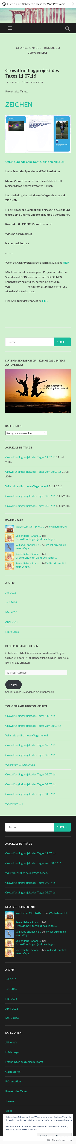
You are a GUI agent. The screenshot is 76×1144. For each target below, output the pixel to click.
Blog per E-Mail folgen (21, 646)
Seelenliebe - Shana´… (29, 535)
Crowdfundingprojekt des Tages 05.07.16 (30, 774)
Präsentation (13, 1081)
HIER (45, 300)
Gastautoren (13, 1071)
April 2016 (11, 621)
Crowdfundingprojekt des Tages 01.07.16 (30, 794)
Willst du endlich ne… (28, 544)
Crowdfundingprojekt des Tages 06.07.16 (30, 505)
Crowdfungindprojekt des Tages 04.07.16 (30, 784)
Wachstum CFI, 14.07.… (30, 526)
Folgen (13, 684)
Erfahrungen (12, 1052)
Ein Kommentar (34, 82)
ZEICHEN (19, 104)
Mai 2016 (11, 612)
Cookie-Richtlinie (28, 1129)
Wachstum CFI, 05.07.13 (20, 764)
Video (9, 1110)
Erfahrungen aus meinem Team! (24, 1061)
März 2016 (12, 631)
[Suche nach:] (38, 342)
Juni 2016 (11, 602)
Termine (10, 1101)
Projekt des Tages (16, 1091)
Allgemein (11, 1042)
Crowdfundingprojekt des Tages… (36, 539)
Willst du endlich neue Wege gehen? (26, 486)
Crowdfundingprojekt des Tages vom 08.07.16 (33, 471)
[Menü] (10, 28)
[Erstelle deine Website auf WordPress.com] (38, 4)
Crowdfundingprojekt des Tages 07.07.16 (30, 496)
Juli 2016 (10, 592)
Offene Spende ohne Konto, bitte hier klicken (35, 161)
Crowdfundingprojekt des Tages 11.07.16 (32, 73)
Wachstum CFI (58, 526)
